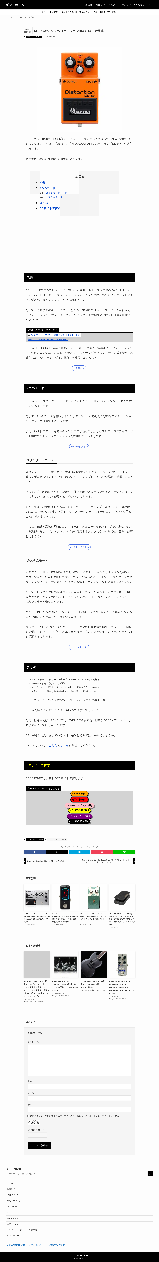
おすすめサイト (14, 1218)
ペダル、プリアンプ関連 (33, 36)
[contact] (87, 1255)
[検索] (150, 1173)
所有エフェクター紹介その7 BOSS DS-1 (55, 335)
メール (31, 1093)
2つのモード (47, 188)
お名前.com (79, 368)
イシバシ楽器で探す (79, 821)
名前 (30, 1081)
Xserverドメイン (79, 446)
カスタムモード (54, 197)
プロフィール (13, 1195)
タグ (9, 1212)
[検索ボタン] (150, 4)
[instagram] (75, 1255)
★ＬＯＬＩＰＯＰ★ (79, 547)
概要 (42, 182)
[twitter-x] (72, 1255)
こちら (53, 745)
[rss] (84, 1255)
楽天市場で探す (79, 799)
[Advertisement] (79, 242)
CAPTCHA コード (36, 1130)
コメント (33, 1042)
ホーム (10, 1183)
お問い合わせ (13, 1224)
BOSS (50, 839)
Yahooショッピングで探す (79, 805)
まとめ (44, 202)
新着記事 (11, 1189)
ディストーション (60, 839)
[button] (35, 852)
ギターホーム (15, 4)
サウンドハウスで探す (79, 816)
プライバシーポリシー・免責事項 (22, 1230)
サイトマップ (13, 1236)
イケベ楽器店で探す (79, 810)
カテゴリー (12, 1206)
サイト (31, 1104)
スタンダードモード (56, 192)
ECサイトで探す (50, 208)
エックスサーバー (79, 647)
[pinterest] (78, 1255)
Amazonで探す (79, 793)
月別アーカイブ (14, 1201)
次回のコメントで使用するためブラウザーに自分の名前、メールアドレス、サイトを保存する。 (75, 1116)
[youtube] (81, 1255)
